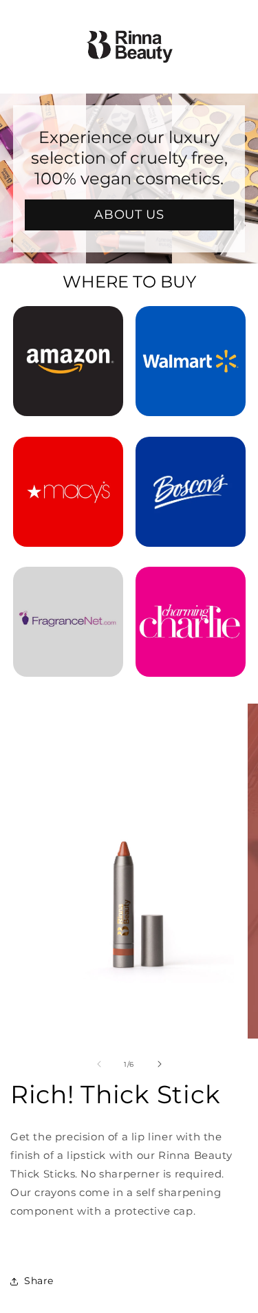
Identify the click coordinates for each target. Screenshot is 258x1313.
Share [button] (39, 1280)
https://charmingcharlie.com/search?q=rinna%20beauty (191, 585)
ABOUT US (129, 214)
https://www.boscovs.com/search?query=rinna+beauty (191, 455)
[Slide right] (159, 1064)
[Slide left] (99, 1064)
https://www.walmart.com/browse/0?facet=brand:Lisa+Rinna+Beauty (191, 324)
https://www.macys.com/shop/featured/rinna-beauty (68, 455)
